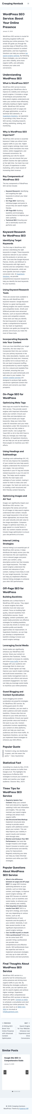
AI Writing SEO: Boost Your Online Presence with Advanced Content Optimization (8, 1030)
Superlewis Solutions (10, 116)
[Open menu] (28, 3)
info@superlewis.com (10, 1012)
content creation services (12, 378)
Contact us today (22, 1000)
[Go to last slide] (5, 1072)
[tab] (12, 1091)
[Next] (27, 1072)
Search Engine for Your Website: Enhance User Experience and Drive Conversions (24, 1030)
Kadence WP (24, 1108)
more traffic (14, 661)
